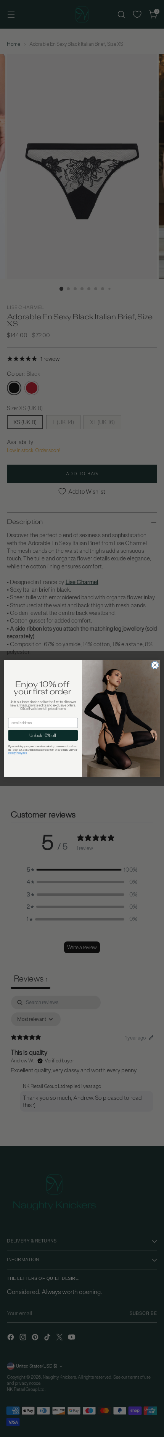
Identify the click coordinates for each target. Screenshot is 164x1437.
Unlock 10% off (42, 735)
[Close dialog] (154, 664)
